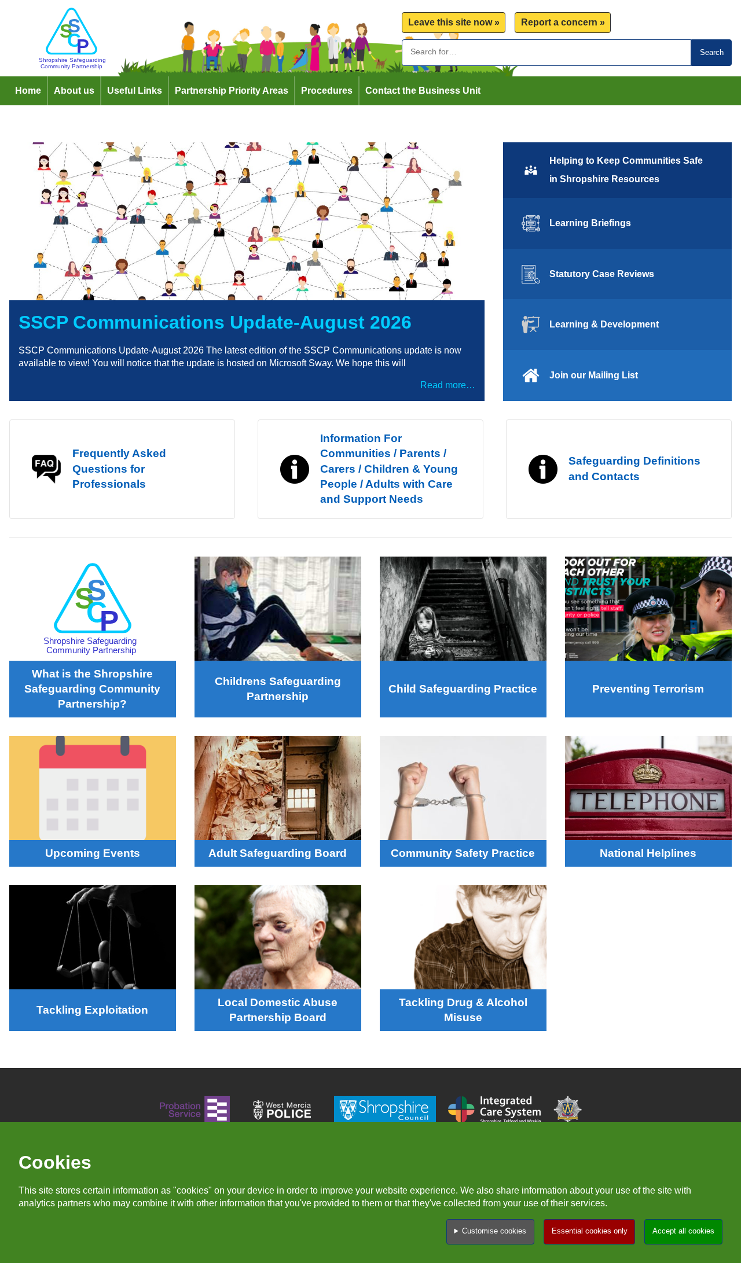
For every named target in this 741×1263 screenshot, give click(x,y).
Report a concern (559, 22)
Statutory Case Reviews (601, 274)
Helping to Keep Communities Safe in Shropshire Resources (626, 170)
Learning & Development (604, 324)
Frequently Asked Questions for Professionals (119, 468)
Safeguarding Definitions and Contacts (634, 468)
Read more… (447, 385)
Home (28, 90)
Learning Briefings (590, 223)
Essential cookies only (590, 1231)
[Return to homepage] (71, 38)
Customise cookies (494, 1231)
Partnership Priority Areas (231, 90)
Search (712, 52)
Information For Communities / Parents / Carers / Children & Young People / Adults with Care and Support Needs (389, 469)
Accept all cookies (683, 1231)
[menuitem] (453, 23)
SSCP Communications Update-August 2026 (215, 322)
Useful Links (134, 90)
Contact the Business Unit (422, 90)
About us (74, 90)
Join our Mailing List (593, 375)
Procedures (327, 90)
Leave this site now (450, 22)
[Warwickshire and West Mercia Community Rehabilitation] (195, 1111)
